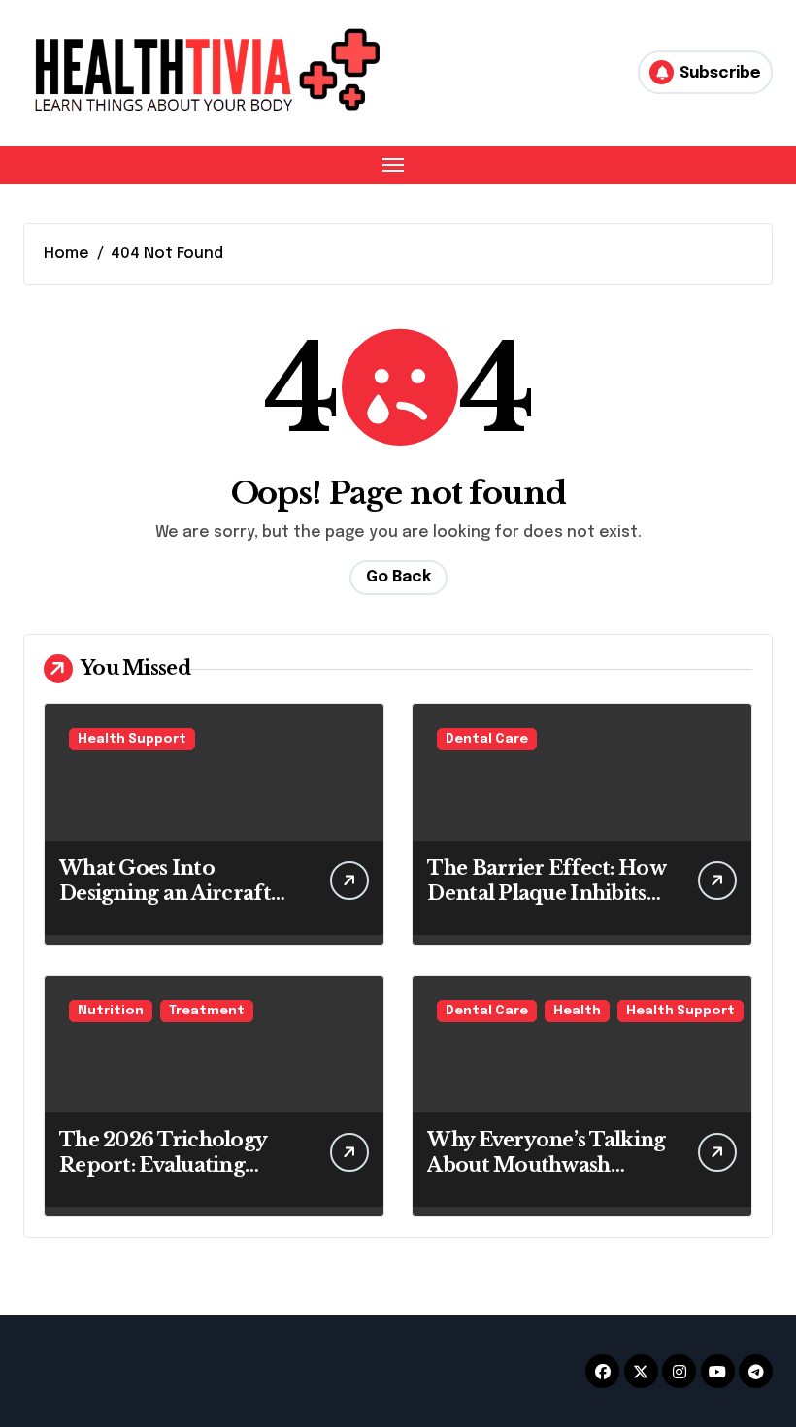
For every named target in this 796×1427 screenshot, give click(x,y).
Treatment (207, 1011)
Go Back (398, 577)
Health (577, 1011)
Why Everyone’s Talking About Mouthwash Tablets (546, 1165)
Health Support (132, 739)
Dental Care (487, 739)
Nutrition (111, 1011)
